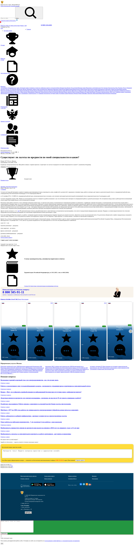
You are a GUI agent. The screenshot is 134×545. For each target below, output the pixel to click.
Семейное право (119, 92)
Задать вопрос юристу (6, 239)
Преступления (76, 92)
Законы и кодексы (72, 477)
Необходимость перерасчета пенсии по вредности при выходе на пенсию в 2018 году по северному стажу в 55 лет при (40, 429)
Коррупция (23, 90)
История (117, 89)
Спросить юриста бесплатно (8, 20)
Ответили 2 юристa (6, 390)
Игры (64, 89)
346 (12, 467)
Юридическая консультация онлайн (10, 6)
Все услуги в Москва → (7, 375)
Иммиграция (69, 89)
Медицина (69, 90)
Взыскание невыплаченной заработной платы (14, 369)
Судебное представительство (63, 368)
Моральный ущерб (93, 90)
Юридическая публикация (109, 93)
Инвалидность (77, 89)
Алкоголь (37, 88)
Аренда (48, 88)
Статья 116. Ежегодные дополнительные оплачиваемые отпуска (41, 287)
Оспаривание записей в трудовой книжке (22, 372)
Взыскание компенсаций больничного (30, 368)
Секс (113, 92)
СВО (110, 92)
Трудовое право (54, 93)
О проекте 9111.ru (72, 480)
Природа (82, 92)
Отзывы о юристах (24, 480)
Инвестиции (84, 89)
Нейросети (123, 90)
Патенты (46, 92)
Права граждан (68, 92)
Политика (56, 92)
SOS (2, 28)
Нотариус (17, 92)
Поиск (19, 301)
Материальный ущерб (60, 90)
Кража (32, 90)
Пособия (61, 92)
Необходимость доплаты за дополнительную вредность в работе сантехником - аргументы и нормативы (36, 435)
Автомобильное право (14, 88)
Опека (42, 92)
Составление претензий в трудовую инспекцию (71, 372)
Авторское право (24, 88)
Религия (98, 92)
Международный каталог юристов (28, 477)
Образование (31, 92)
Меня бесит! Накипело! (78, 90)
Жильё (25, 89)
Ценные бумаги (78, 93)
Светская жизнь (105, 92)
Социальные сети (12, 93)
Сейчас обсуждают (15, 25)
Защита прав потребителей (40, 89)
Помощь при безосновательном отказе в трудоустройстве (71, 369)
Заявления (50, 89)
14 (10, 466)
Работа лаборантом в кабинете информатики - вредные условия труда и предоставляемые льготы (34, 417)
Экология (90, 93)
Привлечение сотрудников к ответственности (116, 369)
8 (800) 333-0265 (46, 25)
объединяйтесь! (16, 4)
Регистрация (25, 301)
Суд (37, 93)
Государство (104, 88)
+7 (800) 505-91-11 (24, 505)
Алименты (32, 88)
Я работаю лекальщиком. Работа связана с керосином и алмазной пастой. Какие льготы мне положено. (36, 405)
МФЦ (99, 90)
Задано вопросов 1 (5, 153)
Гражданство (111, 88)
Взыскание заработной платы (10, 368)
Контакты (94, 477)
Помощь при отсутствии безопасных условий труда (60, 370)
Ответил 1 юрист (5, 384)
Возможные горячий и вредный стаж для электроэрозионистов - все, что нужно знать (29, 381)
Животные (20, 89)
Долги (124, 88)
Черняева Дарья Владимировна (9, 188)
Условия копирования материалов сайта (34, 503)
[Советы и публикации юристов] (2, 3)
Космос (28, 90)
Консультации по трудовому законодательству (59, 373)
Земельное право (57, 89)
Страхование (24, 93)
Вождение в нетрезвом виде (93, 88)
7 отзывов (3, 191)
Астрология (53, 88)
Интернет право (110, 89)
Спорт (19, 93)
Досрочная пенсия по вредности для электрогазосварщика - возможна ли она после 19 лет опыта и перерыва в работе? (41, 399)
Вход (2, 23)
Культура (46, 90)
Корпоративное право (14, 90)
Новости (12, 92)
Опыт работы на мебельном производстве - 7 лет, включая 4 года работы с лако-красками (31, 423)
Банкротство (63, 88)
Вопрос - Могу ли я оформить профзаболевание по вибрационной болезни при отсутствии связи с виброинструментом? (41, 393)
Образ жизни (24, 92)
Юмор (100, 93)
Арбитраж (43, 88)
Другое (7, 89)
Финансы (71, 93)
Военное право (82, 88)
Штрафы (84, 93)
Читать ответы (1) (11, 168)
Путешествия (88, 92)
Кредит (36, 90)
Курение (51, 90)
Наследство (108, 90)
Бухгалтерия (74, 88)
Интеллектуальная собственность (97, 89)
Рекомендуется (4, 182)
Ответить (3, 168)
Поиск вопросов (48, 480)
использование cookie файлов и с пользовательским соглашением (62, 542)
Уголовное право (63, 93)
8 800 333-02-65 (60, 461)
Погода (51, 92)
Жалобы (14, 89)
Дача (116, 88)
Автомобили (4, 88)
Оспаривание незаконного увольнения (19, 370)
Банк (58, 88)
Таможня (41, 93)
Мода (86, 90)
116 (18, 212)
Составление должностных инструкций (102, 370)
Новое (23, 25)
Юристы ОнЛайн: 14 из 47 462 (9, 301)
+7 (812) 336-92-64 (25, 509)
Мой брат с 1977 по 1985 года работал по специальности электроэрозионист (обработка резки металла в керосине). (39, 411)
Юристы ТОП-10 (5, 25)
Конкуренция (122, 89)
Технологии (47, 93)
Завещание (30, 89)
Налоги (103, 90)
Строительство (32, 93)
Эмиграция (96, 93)
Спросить (13, 360)
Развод (94, 92)
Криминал (41, 90)
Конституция (4, 90)
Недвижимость (116, 90)
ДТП (10, 89)
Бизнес (69, 88)
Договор (120, 88)
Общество (37, 92)
